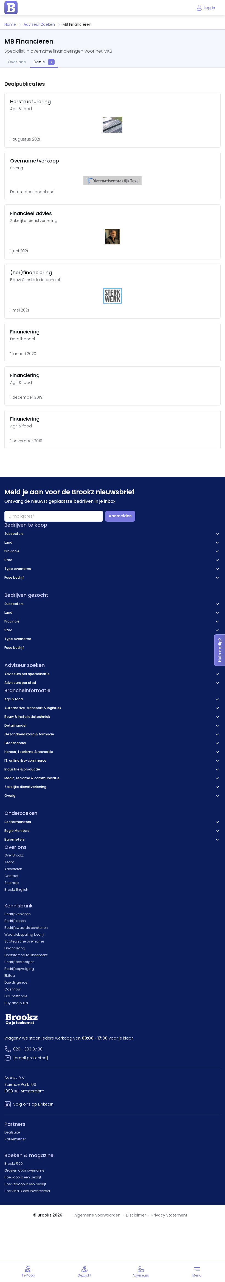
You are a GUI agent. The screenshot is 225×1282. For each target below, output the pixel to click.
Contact (11, 875)
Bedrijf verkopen (17, 914)
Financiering (14, 948)
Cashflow (12, 989)
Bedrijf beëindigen (19, 962)
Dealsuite (12, 1132)
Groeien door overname (24, 1170)
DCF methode (15, 996)
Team (9, 862)
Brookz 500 (13, 1163)
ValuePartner (15, 1139)
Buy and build (16, 1003)
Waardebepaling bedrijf (24, 934)
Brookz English (16, 889)
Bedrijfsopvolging (19, 968)
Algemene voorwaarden (97, 1215)
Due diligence (15, 982)
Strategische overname (24, 941)
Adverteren (13, 869)
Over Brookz (14, 855)
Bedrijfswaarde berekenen (26, 927)
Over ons (17, 62)
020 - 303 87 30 (28, 1049)
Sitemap (11, 882)
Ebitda (9, 975)
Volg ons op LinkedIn (33, 1104)
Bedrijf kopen (15, 920)
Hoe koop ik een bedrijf (22, 1177)
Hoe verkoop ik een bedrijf (25, 1184)
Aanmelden (120, 516)
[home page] (11, 7)
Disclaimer (136, 1215)
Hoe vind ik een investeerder (27, 1191)
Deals (42, 62)
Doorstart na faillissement (25, 955)
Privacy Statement (169, 1215)
